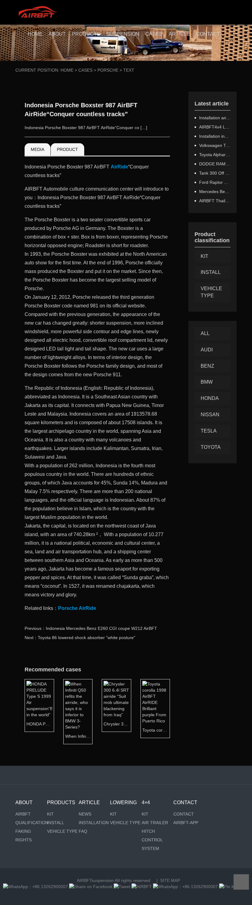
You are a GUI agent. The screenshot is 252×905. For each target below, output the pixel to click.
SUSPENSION (122, 34)
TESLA (209, 430)
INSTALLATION (94, 822)
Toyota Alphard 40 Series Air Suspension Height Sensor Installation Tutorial (215, 154)
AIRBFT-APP (185, 822)
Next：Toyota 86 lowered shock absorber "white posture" (80, 637)
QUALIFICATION (31, 822)
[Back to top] (241, 882)
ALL (205, 333)
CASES (154, 34)
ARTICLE (179, 34)
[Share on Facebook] (90, 886)
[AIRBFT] (142, 886)
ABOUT (57, 34)
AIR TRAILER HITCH (155, 827)
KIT (204, 256)
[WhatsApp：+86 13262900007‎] (35, 886)
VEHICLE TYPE (211, 292)
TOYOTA (211, 447)
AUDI (207, 349)
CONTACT (208, 34)
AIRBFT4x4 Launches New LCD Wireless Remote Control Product (215, 126)
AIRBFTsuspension (95, 880)
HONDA (210, 398)
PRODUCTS (86, 34)
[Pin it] (226, 886)
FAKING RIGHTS (23, 835)
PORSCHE (107, 70)
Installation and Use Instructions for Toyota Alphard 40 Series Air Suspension (215, 117)
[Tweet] (122, 886)
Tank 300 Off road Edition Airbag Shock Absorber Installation (215, 173)
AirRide (119, 166)
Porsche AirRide (77, 608)
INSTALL (211, 272)
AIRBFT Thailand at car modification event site (215, 200)
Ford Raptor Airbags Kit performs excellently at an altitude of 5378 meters (215, 182)
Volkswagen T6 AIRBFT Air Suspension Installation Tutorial (215, 145)
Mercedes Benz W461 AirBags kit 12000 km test (215, 191)
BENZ (207, 366)
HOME (35, 34)
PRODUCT (67, 149)
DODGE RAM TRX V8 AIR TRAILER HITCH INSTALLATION (215, 163)
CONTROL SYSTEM (152, 844)
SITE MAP (170, 880)
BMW (207, 382)
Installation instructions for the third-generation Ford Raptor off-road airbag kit (215, 136)
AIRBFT (23, 814)
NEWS (85, 814)
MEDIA (37, 149)
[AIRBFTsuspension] (37, 12)
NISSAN (210, 414)
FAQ (83, 831)
